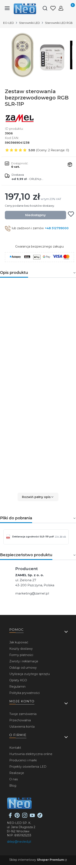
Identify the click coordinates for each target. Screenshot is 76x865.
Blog (12, 785)
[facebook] (10, 817)
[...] (38, 55)
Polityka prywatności (24, 693)
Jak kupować (18, 642)
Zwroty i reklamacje (23, 661)
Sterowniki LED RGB (59, 22)
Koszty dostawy (21, 649)
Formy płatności (21, 655)
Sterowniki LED (29, 22)
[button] (38, 497)
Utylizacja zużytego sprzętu (29, 674)
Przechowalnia (20, 720)
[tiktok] (39, 817)
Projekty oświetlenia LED (27, 767)
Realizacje (16, 773)
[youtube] (32, 817)
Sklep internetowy (36, 860)
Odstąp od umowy (23, 668)
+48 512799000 (57, 228)
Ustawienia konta (22, 726)
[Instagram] (24, 817)
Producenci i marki (23, 760)
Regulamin (17, 686)
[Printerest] (17, 817)
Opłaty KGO (18, 680)
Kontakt (15, 748)
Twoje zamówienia (23, 714)
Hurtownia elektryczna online (30, 754)
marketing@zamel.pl (32, 593)
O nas (13, 779)
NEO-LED (7, 22)
